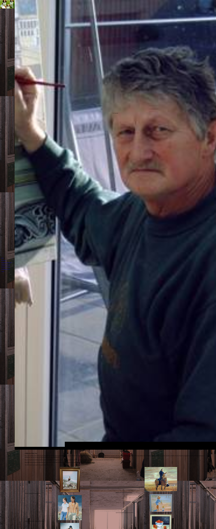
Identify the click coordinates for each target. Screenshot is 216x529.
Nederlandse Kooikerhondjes (6, 262)
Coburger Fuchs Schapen (5, 264)
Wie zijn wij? (3, 260)
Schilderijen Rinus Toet (5, 269)
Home (2, 258)
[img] (115, 225)
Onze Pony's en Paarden (5, 267)
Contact (2, 271)
